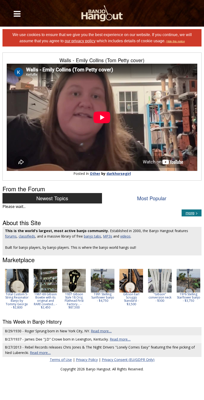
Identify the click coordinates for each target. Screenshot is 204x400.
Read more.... (101, 331)
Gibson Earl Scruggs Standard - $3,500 (131, 299)
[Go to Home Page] (102, 13)
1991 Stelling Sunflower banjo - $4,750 (102, 297)
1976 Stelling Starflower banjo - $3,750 (188, 297)
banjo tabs (92, 236)
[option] (16, 289)
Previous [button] (4, 290)
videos (125, 236)
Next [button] (194, 290)
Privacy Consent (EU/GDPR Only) (128, 359)
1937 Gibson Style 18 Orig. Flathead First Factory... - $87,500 (74, 300)
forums (11, 236)
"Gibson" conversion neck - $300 (160, 297)
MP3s (107, 236)
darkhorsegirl (118, 173)
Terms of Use (61, 359)
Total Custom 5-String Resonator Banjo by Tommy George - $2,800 (17, 300)
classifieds (27, 236)
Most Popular (151, 198)
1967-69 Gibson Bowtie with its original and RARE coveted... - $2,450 (45, 300)
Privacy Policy (87, 359)
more (190, 213)
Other (95, 173)
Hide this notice (175, 41)
